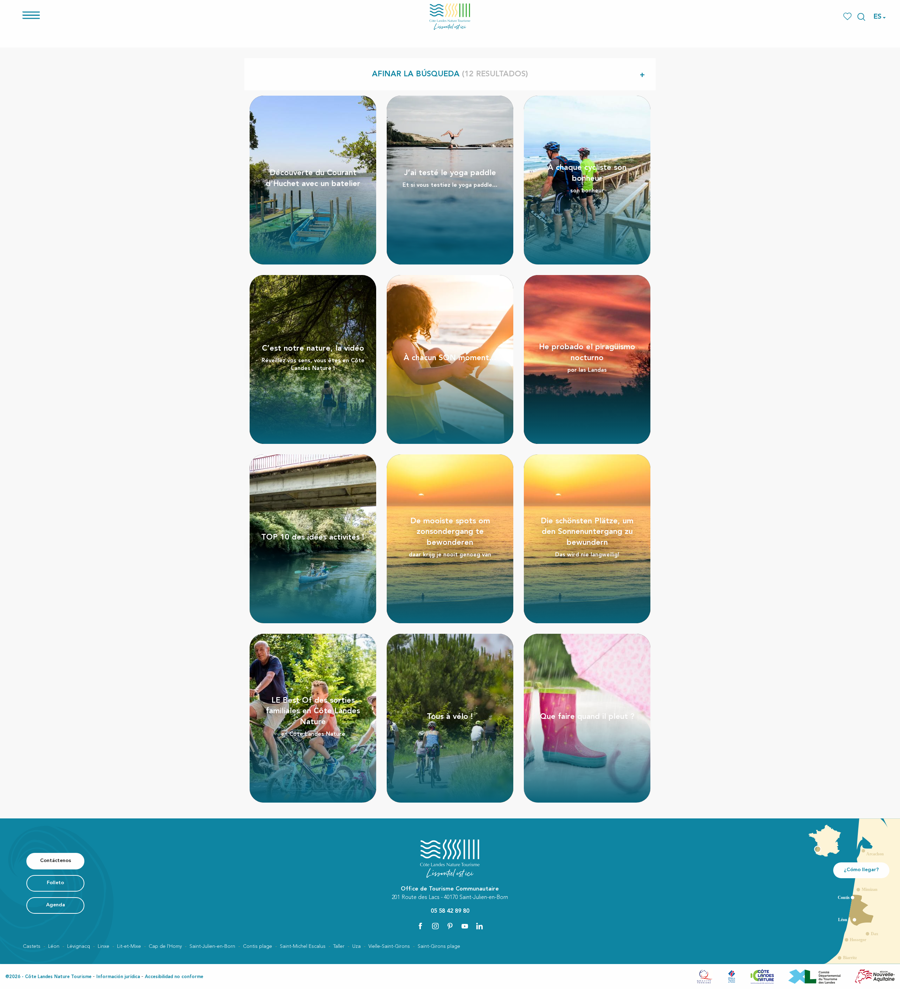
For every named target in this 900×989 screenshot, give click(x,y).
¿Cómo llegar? (861, 870)
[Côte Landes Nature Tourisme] (450, 17)
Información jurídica (118, 977)
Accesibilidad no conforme (174, 977)
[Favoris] (848, 16)
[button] (861, 17)
